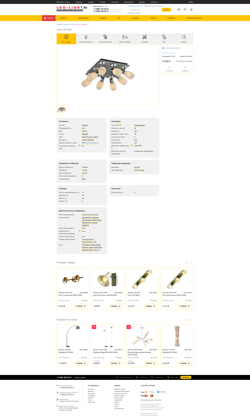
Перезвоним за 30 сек (135, 6)
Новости (116, 404)
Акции (90, 400)
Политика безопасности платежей (151, 400)
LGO (83, 128)
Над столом (93, 247)
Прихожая (86, 223)
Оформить (185, 377)
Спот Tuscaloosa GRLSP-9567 (70, 295)
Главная (60, 24)
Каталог (50, 18)
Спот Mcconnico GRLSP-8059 (174, 295)
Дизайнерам (129, 2)
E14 (135, 140)
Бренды (142, 2)
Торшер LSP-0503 (169, 352)
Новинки (90, 398)
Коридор (85, 225)
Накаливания (139, 125)
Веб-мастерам (118, 398)
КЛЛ (94, 242)
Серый (95, 137)
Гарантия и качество (120, 393)
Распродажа (91, 395)
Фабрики (90, 391)
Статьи (116, 406)
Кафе (94, 220)
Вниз (84, 179)
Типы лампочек (119, 408)
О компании (93, 385)
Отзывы (102, 2)
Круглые (85, 247)
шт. (172, 377)
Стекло (84, 140)
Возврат (91, 2)
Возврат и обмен (119, 395)
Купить (79, 306)
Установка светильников (121, 391)
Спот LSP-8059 (134, 295)
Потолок (95, 215)
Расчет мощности (92, 143)
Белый (89, 137)
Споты (73, 24)
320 (135, 131)
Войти (191, 2)
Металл (91, 140)
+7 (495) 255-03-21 (107, 11)
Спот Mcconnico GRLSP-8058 (105, 295)
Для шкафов (95, 245)
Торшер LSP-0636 (65, 352)
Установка (115, 2)
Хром (84, 137)
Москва (105, 6)
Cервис (117, 385)
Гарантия (79, 2)
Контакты (154, 2)
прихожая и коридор (90, 217)
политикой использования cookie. (152, 409)
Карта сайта (91, 402)
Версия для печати (173, 48)
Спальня (94, 223)
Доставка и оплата (63, 2)
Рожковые (86, 245)
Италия (85, 125)
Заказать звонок (80, 377)
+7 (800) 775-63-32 (107, 9)
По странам (91, 393)
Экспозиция (86, 220)
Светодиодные (88, 239)
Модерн (85, 134)
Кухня (99, 220)
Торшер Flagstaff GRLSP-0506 (105, 352)
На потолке (86, 215)
